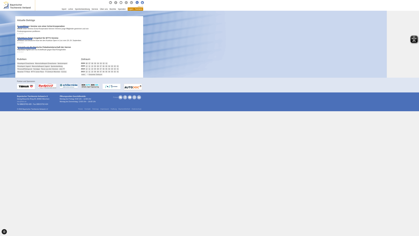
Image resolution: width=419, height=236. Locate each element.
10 (92, 66)
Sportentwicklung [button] (82, 9)
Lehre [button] (70, 9)
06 (92, 63)
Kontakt (87, 109)
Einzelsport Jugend (24, 66)
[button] (4, 232)
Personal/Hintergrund (24, 69)
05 (95, 63)
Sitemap (95, 109)
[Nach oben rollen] (414, 230)
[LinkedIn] (131, 2)
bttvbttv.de (22, 101)
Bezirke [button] (113, 9)
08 (87, 63)
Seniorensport (62, 63)
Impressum (104, 109)
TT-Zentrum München (52, 72)
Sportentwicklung (57, 66)
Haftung (114, 109)
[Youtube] (121, 2)
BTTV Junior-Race (37, 72)
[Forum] (110, 2)
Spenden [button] (122, 9)
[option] (26, 88)
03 (101, 63)
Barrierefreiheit (124, 109)
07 (89, 63)
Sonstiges (36, 69)
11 (89, 66)
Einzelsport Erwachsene (25, 63)
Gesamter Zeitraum (95, 74)
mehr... (83, 74)
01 (106, 63)
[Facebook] (115, 2)
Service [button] (95, 9)
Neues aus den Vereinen (49, 69)
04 (98, 63)
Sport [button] (64, 9)
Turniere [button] (138, 9)
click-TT (140, 6)
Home (80, 109)
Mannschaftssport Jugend (41, 66)
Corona (63, 72)
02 (104, 63)
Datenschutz (136, 109)
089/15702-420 (26, 104)
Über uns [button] (104, 9)
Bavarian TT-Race (23, 72)
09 (95, 66)
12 (87, 66)
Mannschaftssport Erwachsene (45, 63)
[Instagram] (126, 2)
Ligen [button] (131, 9)
